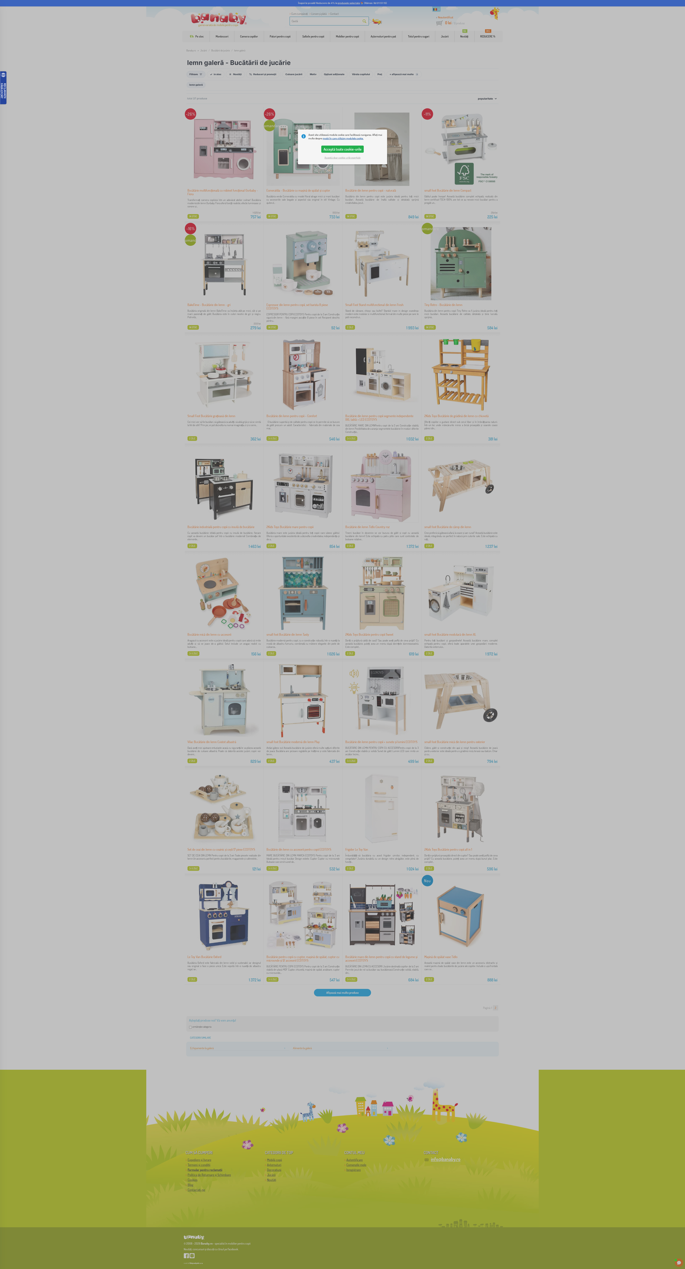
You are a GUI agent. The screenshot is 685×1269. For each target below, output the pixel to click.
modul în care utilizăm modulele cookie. (343, 138)
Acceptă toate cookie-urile (343, 149)
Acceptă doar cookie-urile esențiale (342, 157)
